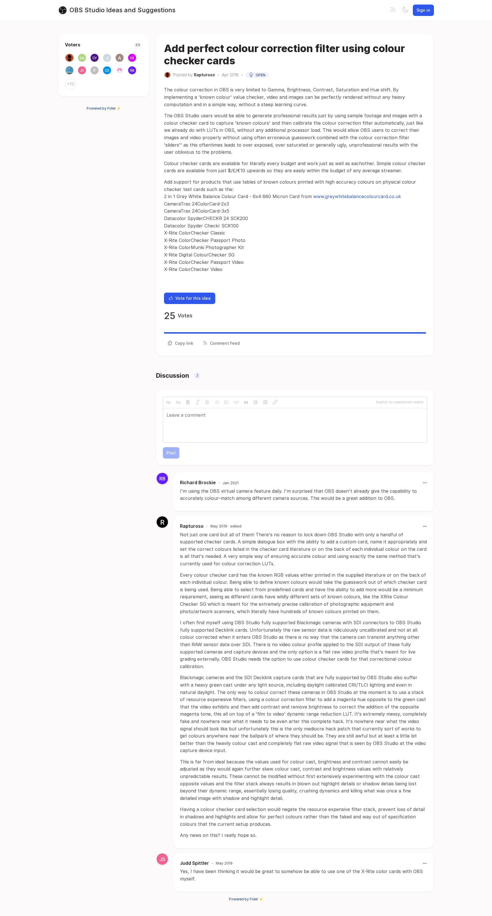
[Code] (236, 402)
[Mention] (255, 402)
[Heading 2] (168, 402)
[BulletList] (217, 402)
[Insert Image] (265, 402)
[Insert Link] (275, 402)
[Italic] (197, 402)
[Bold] (188, 402)
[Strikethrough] (207, 402)
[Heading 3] (178, 402)
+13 (70, 83)
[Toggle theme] (405, 10)
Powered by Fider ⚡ (104, 108)
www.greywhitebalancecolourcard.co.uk (357, 196)
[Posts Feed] (393, 10)
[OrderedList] (226, 402)
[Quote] (246, 402)
